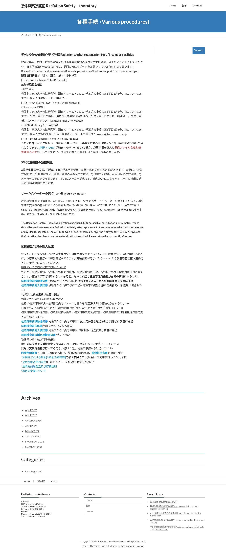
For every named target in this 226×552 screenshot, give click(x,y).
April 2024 (31, 425)
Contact (54, 481)
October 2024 (33, 420)
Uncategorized (33, 471)
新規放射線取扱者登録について (164, 502)
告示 (88, 506)
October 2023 (33, 446)
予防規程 (41, 481)
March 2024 (32, 431)
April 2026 (31, 410)
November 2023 (34, 441)
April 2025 (31, 415)
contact (108, 209)
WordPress (98, 546)
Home (89, 500)
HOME (27, 481)
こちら (111, 178)
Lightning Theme (113, 546)
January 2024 (32, 436)
